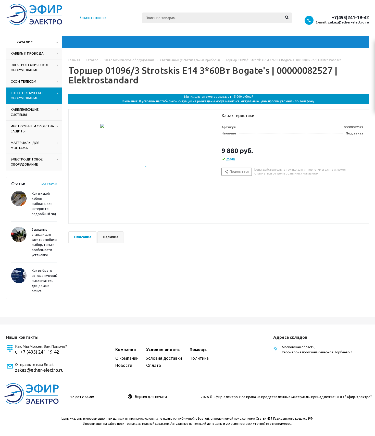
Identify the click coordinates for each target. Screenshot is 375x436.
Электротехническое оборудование (30, 67)
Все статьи (49, 184)
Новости (123, 365)
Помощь (198, 349)
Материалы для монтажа (25, 145)
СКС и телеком (23, 81)
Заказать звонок (93, 17)
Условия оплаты (163, 349)
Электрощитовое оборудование (27, 161)
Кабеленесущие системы (25, 112)
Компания (125, 349)
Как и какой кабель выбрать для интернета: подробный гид (44, 204)
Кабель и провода (27, 53)
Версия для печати (151, 397)
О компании (127, 358)
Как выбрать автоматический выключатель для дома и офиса (45, 281)
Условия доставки (164, 358)
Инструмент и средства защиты (32, 128)
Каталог (25, 42)
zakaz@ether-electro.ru (348, 22)
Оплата (153, 365)
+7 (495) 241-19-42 (39, 351)
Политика (199, 358)
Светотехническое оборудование (27, 95)
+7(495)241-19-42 (350, 17)
